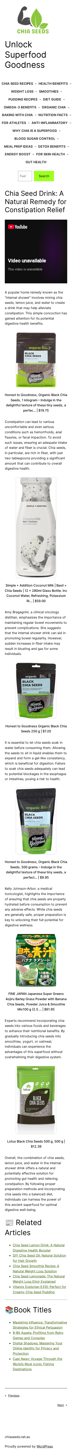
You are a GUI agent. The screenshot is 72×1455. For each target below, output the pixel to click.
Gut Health (36, 162)
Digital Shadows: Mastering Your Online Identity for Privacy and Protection (37, 1348)
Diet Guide (52, 99)
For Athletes (14, 123)
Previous (13, 1395)
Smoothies (48, 91)
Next (60, 1405)
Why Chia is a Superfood (34, 131)
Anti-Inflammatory (50, 123)
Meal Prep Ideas (18, 146)
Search (44, 176)
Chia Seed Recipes (17, 84)
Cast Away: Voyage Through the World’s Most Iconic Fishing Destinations (37, 1364)
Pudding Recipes (22, 99)
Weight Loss (22, 91)
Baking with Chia (17, 115)
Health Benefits (53, 84)
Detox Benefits (51, 146)
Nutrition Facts (53, 115)
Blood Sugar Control (34, 139)
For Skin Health (50, 154)
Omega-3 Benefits (20, 107)
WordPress (45, 1446)
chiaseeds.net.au (17, 1437)
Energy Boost (18, 154)
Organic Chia (54, 107)
